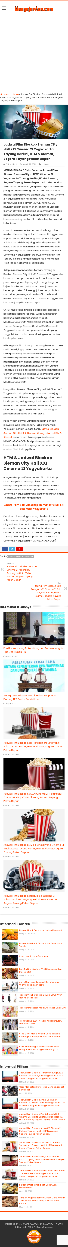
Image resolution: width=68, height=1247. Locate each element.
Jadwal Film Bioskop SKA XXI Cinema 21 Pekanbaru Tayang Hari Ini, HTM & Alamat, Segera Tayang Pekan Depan (22, 571)
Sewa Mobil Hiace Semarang (34, 956)
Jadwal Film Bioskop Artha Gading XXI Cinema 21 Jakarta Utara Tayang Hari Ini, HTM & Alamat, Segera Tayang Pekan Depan (42, 1102)
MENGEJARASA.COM (29, 1223)
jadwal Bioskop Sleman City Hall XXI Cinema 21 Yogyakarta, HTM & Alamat (32, 433)
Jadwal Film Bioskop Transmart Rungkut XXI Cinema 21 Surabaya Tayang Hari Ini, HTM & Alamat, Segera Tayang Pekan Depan (41, 1075)
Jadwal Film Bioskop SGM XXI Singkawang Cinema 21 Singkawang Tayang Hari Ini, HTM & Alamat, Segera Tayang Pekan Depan (33, 848)
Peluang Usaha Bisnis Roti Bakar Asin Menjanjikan (38, 1186)
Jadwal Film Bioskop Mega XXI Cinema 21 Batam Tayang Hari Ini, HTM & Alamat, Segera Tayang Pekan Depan (42, 1159)
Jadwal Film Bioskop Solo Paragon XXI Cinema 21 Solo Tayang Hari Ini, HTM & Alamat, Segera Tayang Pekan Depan (46, 591)
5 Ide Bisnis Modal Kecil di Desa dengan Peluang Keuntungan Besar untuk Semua (40, 1035)
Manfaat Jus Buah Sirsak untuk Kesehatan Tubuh (40, 945)
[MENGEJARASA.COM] (34, 9)
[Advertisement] (34, 49)
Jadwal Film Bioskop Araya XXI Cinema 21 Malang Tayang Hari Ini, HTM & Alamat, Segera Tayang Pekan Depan (40, 1131)
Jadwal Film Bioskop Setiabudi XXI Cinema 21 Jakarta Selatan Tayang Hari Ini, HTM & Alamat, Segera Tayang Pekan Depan (30, 899)
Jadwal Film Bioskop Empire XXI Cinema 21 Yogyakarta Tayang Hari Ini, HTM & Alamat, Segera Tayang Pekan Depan (40, 1145)
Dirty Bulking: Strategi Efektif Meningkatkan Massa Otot (40, 970)
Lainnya (15, 94)
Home (5, 94)
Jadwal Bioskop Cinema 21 (21, 556)
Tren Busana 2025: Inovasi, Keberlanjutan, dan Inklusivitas (40, 1022)
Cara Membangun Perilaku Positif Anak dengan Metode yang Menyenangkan (39, 1048)
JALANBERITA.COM (53, 1223)
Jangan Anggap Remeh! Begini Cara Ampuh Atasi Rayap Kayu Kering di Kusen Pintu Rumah (42, 1200)
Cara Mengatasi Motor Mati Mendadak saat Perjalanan (41, 1088)
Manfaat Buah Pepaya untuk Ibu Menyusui (40, 930)
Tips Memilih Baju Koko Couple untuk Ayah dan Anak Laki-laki (40, 996)
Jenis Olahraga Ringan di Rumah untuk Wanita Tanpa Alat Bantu (39, 983)
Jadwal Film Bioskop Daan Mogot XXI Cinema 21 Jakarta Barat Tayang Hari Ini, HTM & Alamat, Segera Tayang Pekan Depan (42, 1173)
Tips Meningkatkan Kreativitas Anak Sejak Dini (42, 1007)
